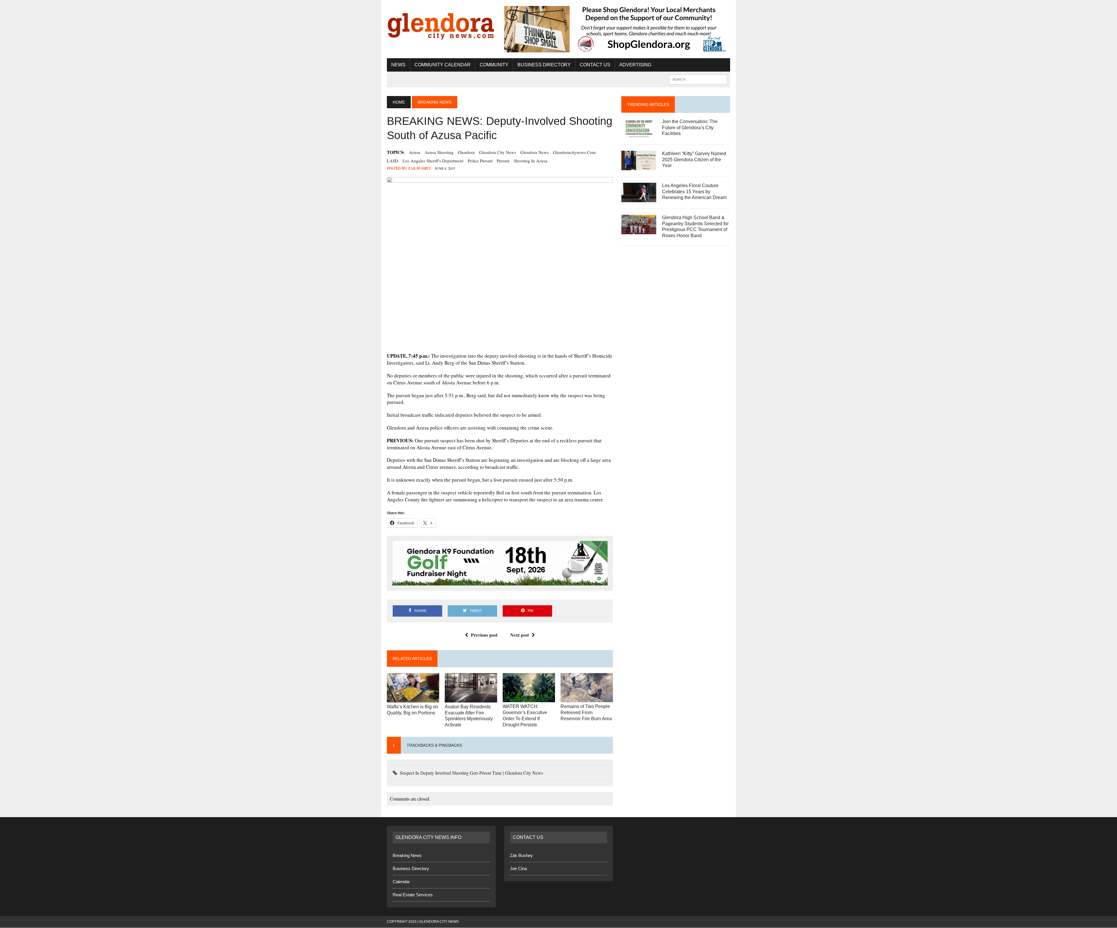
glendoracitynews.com (574, 152)
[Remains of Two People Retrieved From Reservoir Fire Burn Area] (587, 699)
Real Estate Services (413, 895)
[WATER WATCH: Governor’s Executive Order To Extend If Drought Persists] (529, 699)
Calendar (401, 882)
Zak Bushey (419, 168)
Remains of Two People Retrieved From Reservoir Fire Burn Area (586, 713)
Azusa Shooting (439, 152)
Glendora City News (497, 152)
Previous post (484, 635)
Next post (519, 635)
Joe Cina (518, 869)
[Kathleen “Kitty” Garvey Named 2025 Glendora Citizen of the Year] (638, 166)
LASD (392, 161)
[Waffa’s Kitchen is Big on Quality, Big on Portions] (413, 699)
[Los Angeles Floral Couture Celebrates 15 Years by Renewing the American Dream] (638, 198)
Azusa (414, 152)
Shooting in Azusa (530, 161)
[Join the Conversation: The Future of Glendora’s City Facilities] (638, 134)
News (398, 64)
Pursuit (503, 161)
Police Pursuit (480, 161)
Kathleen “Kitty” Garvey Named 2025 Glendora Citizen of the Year (694, 159)
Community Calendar (443, 64)
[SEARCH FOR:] (698, 79)
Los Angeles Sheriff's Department (433, 161)
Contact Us (595, 64)
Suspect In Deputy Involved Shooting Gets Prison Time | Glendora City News (471, 773)
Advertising (635, 64)
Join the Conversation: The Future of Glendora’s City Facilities (690, 127)
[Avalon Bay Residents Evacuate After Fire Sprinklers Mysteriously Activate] (471, 699)
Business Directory (544, 64)
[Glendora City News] (441, 24)
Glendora (466, 152)
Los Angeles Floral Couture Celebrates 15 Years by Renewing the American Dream (694, 191)
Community (494, 64)
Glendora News (534, 152)
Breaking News (407, 856)
